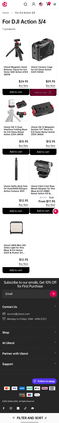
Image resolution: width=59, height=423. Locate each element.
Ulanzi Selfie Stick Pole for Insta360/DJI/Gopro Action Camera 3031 (16, 188)
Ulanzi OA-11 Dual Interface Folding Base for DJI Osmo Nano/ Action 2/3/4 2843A (15, 131)
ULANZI (15, 401)
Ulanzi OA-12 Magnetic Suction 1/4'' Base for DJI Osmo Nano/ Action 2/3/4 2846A (43, 131)
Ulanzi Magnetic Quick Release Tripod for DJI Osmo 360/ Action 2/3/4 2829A (16, 71)
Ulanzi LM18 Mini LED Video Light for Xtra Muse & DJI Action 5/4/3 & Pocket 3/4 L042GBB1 (15, 249)
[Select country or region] (41, 4)
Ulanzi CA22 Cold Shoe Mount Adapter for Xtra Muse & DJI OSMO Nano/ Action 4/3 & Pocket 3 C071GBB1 (43, 190)
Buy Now (23, 85)
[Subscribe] (53, 294)
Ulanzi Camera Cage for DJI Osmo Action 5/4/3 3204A (41, 69)
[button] (25, 4)
